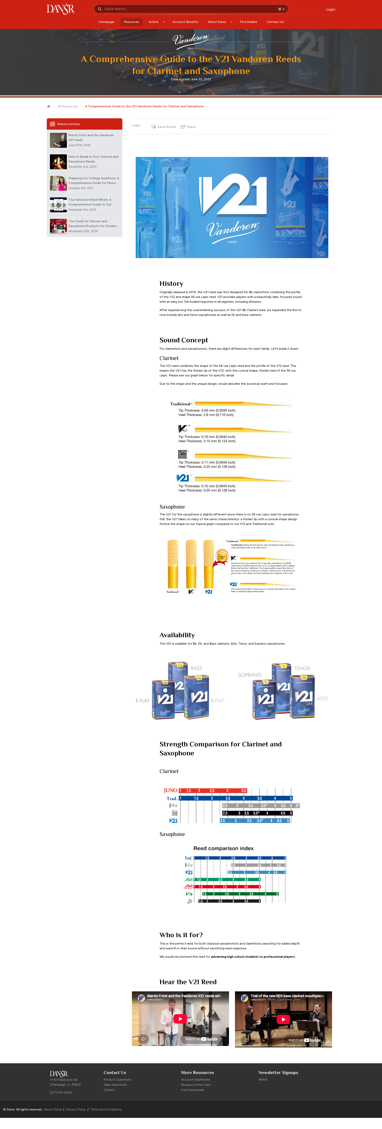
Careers (109, 1090)
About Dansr (53, 1109)
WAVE (263, 1079)
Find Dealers (248, 22)
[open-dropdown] (164, 22)
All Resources (68, 106)
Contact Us (275, 22)
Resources (131, 22)
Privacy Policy (75, 1109)
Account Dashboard (195, 1079)
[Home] (49, 106)
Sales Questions (115, 1085)
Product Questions (117, 1079)
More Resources (197, 1072)
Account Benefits (185, 22)
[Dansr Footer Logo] (75, 1073)
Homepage (106, 22)
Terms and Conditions (106, 1109)
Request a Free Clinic (196, 1085)
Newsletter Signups (278, 1072)
